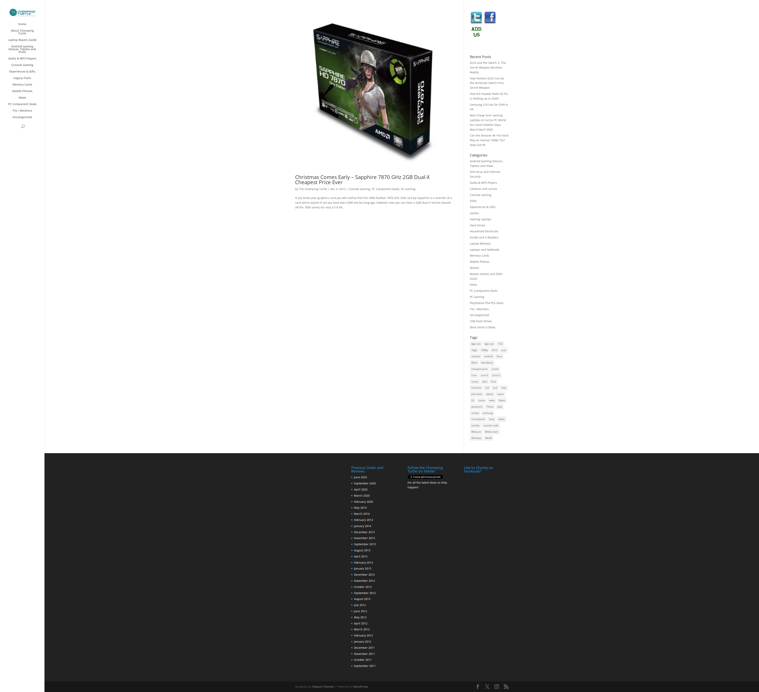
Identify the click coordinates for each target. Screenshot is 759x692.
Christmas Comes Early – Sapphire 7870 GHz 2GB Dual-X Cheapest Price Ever (362, 179)
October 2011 (363, 660)
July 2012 (360, 605)
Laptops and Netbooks (484, 249)
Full (487, 387)
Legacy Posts (22, 78)
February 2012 (363, 635)
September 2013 (365, 544)
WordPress (360, 686)
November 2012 (364, 581)
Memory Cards (22, 84)
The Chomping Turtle (313, 189)
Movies (474, 268)
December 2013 (364, 532)
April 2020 (360, 489)
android (488, 356)
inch (495, 387)
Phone (490, 406)
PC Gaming (408, 189)
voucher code (490, 425)
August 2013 (362, 550)
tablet (501, 419)
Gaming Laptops (480, 219)
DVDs (473, 201)
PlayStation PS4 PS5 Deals (487, 303)
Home (22, 24)
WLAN (488, 438)
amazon (475, 356)
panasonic (477, 406)
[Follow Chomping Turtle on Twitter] (476, 23)
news (492, 400)
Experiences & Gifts (22, 71)
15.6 (500, 344)
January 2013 (362, 568)
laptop (489, 394)
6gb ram (489, 344)
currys (474, 381)
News (22, 97)
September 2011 (365, 666)
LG (472, 400)
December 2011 (364, 648)
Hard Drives (477, 225)
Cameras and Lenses (483, 189)
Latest (500, 394)
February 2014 (363, 520)
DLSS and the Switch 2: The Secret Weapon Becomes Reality (488, 67)
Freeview (476, 387)
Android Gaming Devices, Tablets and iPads (22, 49)
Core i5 (496, 375)
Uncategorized (22, 117)
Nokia (502, 400)
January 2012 (362, 641)
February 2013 (363, 562)
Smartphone (478, 419)
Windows (476, 438)
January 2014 (362, 526)
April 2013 (360, 556)
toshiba (475, 425)
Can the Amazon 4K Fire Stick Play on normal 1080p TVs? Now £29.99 (489, 140)
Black (474, 362)
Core (474, 375)
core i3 (484, 375)
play (500, 406)
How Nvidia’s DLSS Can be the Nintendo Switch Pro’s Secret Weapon (487, 83)
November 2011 (364, 654)
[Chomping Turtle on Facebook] (490, 23)
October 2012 (363, 587)
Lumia (481, 400)
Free (493, 381)
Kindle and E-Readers (484, 237)
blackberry (487, 362)
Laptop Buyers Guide (22, 40)
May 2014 (360, 507)
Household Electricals (484, 231)
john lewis (476, 394)
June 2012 (360, 611)
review (475, 413)
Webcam (476, 431)
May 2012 (360, 617)
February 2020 (363, 502)
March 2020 (362, 495)
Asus (499, 356)
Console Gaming (22, 65)
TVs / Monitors (22, 110)
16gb (474, 350)
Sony (491, 419)
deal (484, 381)
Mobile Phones (22, 91)
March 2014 (362, 514)
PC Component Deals (22, 104)
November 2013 (364, 538)
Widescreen (491, 431)
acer (503, 350)
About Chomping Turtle (22, 32)
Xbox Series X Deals (483, 327)
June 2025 (360, 477)
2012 (494, 350)
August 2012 (362, 599)
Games (474, 213)
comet (495, 369)
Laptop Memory (480, 243)
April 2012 (360, 623)
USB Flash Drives (481, 321)
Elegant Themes (323, 686)
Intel (503, 387)
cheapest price (479, 369)
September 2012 (365, 593)
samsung (488, 413)
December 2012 (364, 574)
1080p (484, 350)
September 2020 (365, 483)
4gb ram (476, 344)
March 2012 (362, 629)
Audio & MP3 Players (22, 58)
